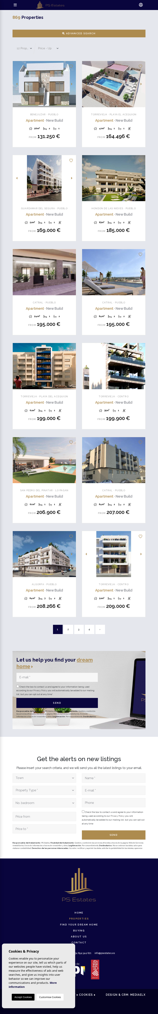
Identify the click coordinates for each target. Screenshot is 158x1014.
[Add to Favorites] (71, 65)
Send (57, 703)
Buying (79, 930)
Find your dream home (79, 924)
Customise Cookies (50, 997)
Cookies (86, 994)
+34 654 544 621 (79, 953)
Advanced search (80, 33)
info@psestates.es (105, 953)
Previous (17, 84)
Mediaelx (137, 994)
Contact (79, 942)
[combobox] (44, 778)
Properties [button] (79, 918)
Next (72, 84)
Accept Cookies (23, 997)
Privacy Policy (40, 690)
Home (79, 912)
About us (79, 936)
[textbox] (43, 778)
